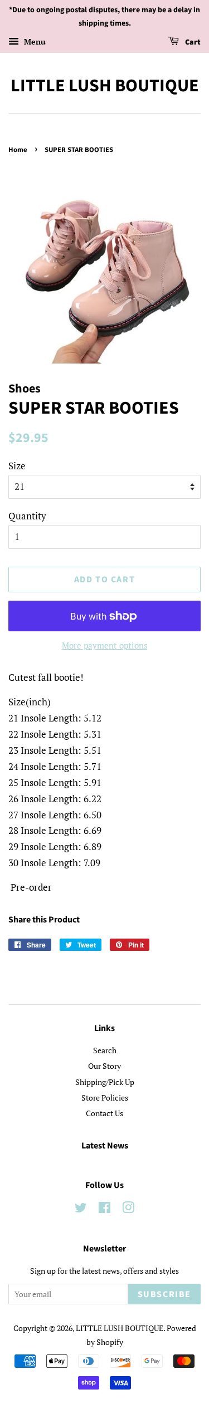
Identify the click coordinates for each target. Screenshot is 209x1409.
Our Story (104, 1066)
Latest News (104, 1146)
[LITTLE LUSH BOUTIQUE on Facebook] (104, 1209)
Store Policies (104, 1097)
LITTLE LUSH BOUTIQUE (105, 85)
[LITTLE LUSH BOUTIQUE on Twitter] (81, 1209)
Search (104, 1050)
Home (17, 150)
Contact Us (104, 1113)
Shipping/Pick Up (104, 1082)
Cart (192, 42)
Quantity (27, 515)
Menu (34, 41)
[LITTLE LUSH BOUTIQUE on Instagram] (128, 1209)
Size (17, 465)
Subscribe (164, 1294)
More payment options (105, 645)
